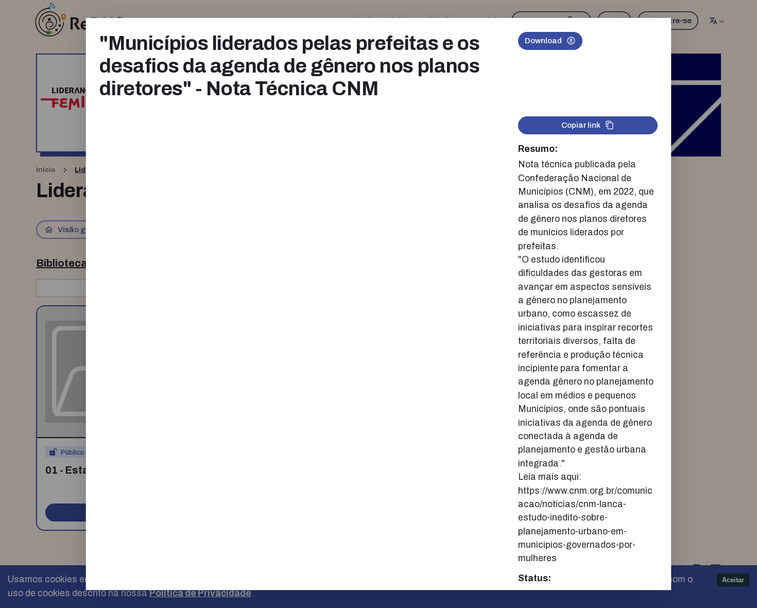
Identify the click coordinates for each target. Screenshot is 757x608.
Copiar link (580, 124)
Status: (534, 578)
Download (543, 40)
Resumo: (538, 149)
